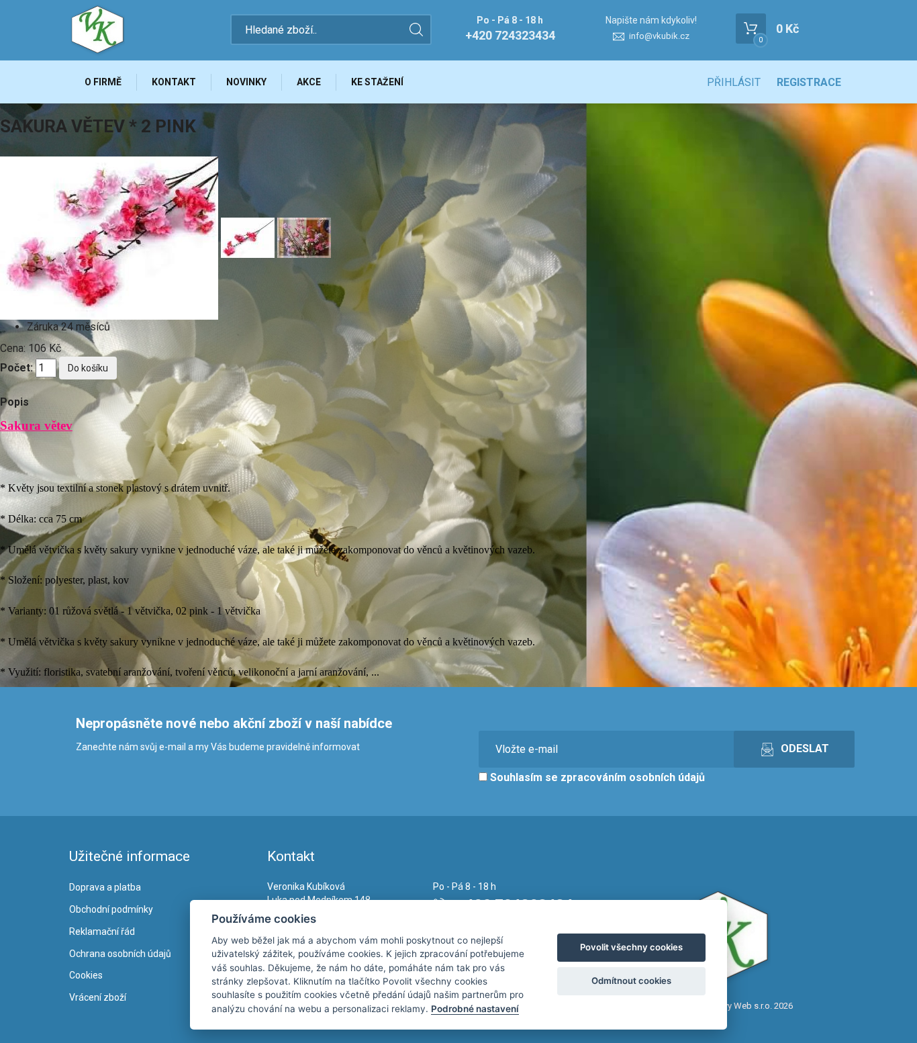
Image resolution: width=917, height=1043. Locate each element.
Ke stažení (377, 82)
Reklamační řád (102, 931)
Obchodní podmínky (111, 909)
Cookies (86, 975)
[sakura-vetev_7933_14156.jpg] (249, 236)
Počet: (16, 367)
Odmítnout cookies (631, 980)
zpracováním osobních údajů (633, 777)
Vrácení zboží (97, 997)
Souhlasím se (596, 777)
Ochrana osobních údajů (120, 953)
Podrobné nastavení (475, 1008)
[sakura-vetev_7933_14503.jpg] (304, 236)
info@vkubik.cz (659, 36)
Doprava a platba (105, 887)
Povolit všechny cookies (631, 947)
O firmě (103, 82)
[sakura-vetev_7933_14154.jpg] (110, 236)
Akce (309, 82)
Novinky (246, 82)
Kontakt (174, 82)
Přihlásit (734, 82)
